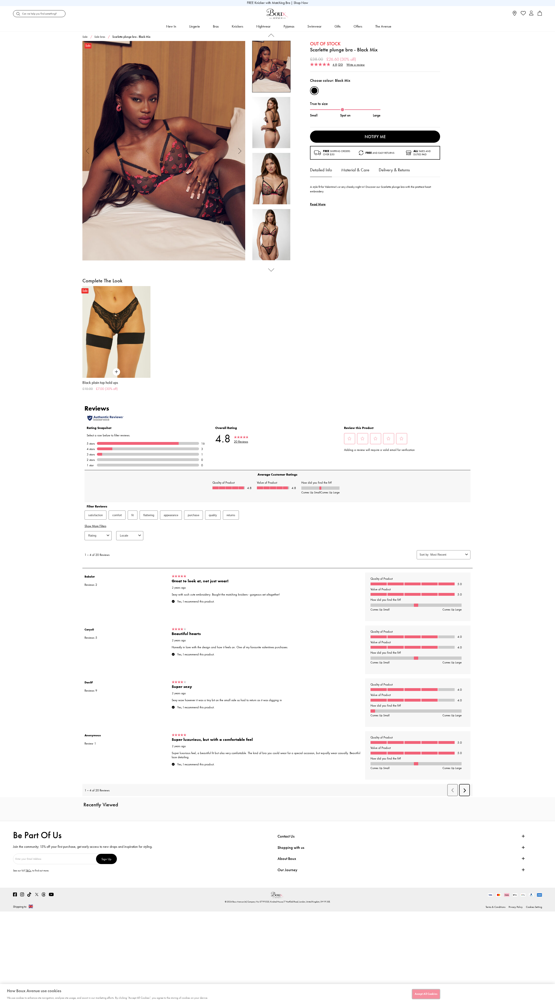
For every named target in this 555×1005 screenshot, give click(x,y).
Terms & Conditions (495, 906)
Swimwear (314, 26)
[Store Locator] (514, 14)
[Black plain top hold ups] (116, 332)
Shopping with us (291, 847)
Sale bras (99, 37)
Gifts (338, 26)
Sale (85, 37)
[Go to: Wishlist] (523, 14)
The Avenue (383, 26)
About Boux (287, 858)
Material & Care (355, 169)
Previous (87, 151)
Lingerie (194, 26)
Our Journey (287, 870)
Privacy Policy (516, 906)
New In (171, 26)
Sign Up (106, 859)
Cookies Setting (534, 906)
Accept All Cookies (426, 994)
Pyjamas (289, 26)
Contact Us (286, 836)
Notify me (375, 136)
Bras (216, 26)
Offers (358, 26)
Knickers (237, 26)
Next (240, 151)
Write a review (355, 64)
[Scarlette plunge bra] (163, 151)
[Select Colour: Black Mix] (314, 90)
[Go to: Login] (531, 13)
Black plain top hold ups (100, 383)
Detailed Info (321, 169)
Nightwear (263, 26)
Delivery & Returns (394, 169)
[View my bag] (540, 14)
